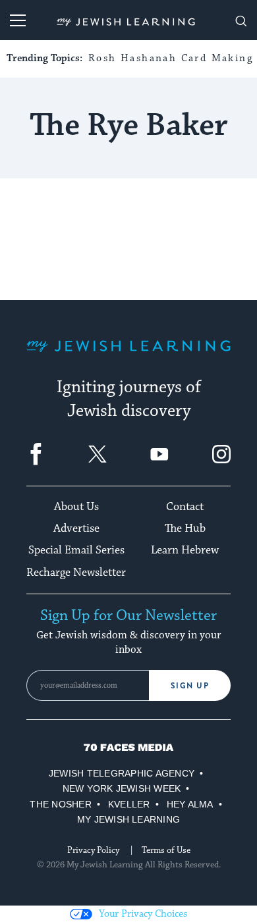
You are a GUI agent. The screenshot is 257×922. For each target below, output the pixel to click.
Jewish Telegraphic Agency (121, 773)
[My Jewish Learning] (128, 356)
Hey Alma (190, 804)
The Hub (185, 528)
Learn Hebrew (185, 550)
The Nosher (60, 804)
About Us (76, 506)
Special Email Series (76, 550)
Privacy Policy (93, 850)
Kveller (129, 804)
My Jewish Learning (128, 819)
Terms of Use (166, 850)
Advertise (76, 528)
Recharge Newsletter (76, 572)
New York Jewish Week (122, 788)
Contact (185, 506)
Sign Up (190, 686)
